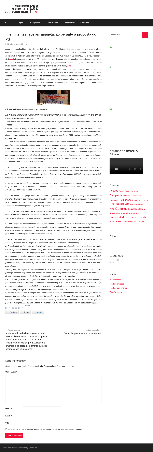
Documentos (52, 23)
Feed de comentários (118, 288)
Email (8, 416)
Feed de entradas (117, 284)
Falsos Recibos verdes (136, 204)
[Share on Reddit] (13, 308)
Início (5, 23)
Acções (114, 190)
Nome (8, 409)
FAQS (112, 209)
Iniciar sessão (115, 280)
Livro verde (113, 213)
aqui (12, 59)
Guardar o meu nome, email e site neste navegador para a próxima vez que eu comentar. (45, 429)
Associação (18, 23)
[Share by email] (23, 308)
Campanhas (35, 23)
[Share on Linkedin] (16, 308)
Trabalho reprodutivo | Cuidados (133, 221)
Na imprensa (121, 213)
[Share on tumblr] (19, 308)
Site (7, 423)
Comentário (11, 372)
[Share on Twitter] (10, 308)
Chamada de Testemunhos (132, 196)
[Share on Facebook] (6, 308)
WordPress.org (116, 292)
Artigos (127, 191)
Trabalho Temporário (115, 225)
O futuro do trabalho (132, 213)
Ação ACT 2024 (134, 191)
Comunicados (114, 200)
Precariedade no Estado (124, 217)
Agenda (121, 191)
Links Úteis (70, 23)
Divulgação (125, 200)
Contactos (84, 23)
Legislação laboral (137, 209)
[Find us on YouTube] (114, 263)
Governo (121, 208)
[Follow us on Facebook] (111, 263)
